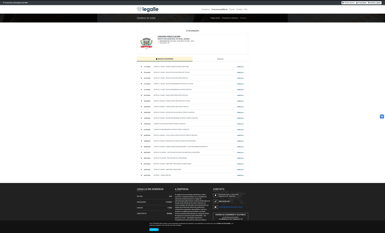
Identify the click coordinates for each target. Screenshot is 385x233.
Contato (239, 9)
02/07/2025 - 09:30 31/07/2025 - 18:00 (177, 41)
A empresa (205, 9)
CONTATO (218, 189)
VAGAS (221, 59)
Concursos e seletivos (230, 18)
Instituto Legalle (375, 3)
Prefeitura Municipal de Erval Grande (174, 38)
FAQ (245, 9)
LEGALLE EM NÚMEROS (150, 189)
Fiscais (232, 9)
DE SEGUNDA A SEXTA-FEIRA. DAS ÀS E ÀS (230, 218)
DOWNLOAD (240, 66)
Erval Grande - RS (164, 43)
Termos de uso (349, 3)
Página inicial (215, 18)
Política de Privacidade (223, 223)
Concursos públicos (219, 9)
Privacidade (362, 3)
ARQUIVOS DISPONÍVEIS (165, 59)
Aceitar (154, 229)
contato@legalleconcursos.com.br (230, 207)
